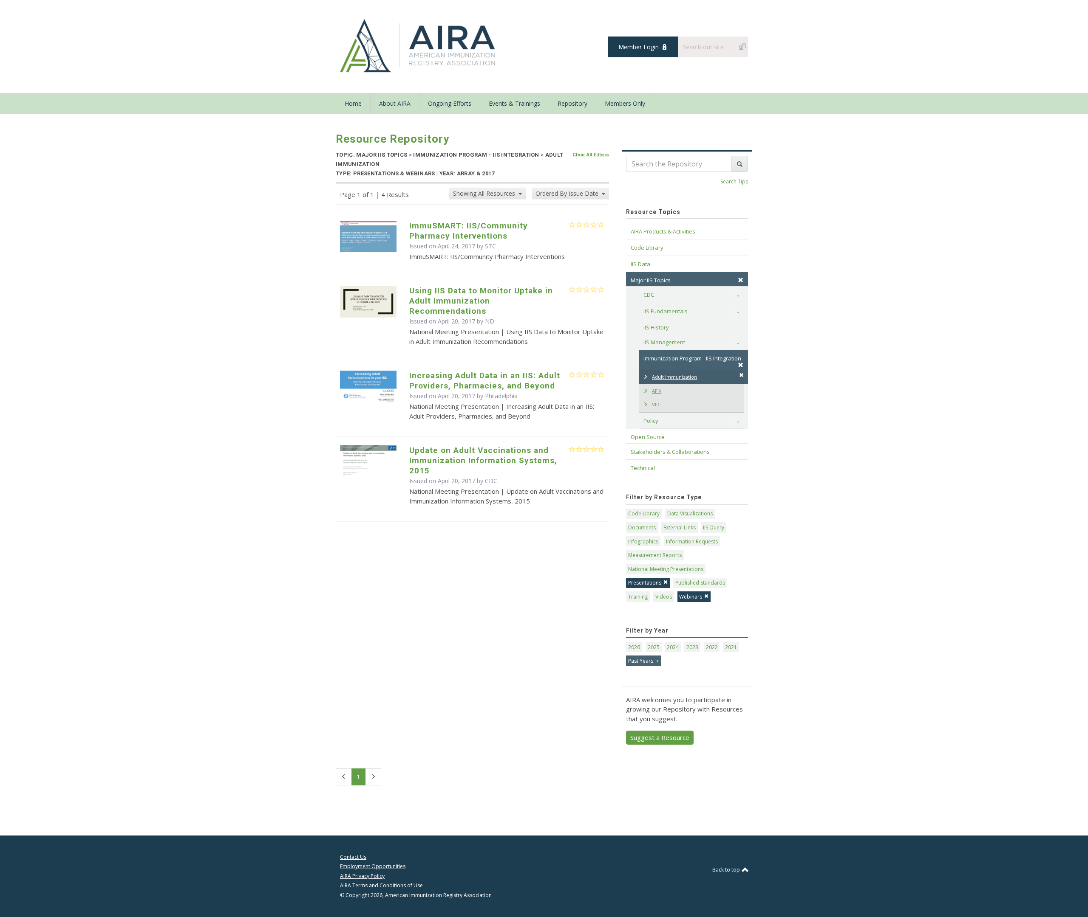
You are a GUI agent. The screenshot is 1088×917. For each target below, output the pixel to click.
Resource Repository (392, 138)
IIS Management (664, 342)
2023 (692, 647)
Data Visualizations (690, 513)
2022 (712, 647)
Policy (650, 421)
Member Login (638, 47)
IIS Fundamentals (665, 311)
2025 (654, 647)
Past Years (641, 660)
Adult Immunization (674, 377)
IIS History (656, 327)
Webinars (690, 596)
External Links (679, 527)
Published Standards (700, 582)
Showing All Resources (485, 193)
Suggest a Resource (659, 737)
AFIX (656, 391)
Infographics (643, 541)
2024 (673, 647)
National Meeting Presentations (665, 569)
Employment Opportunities (372, 866)
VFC (656, 404)
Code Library (644, 513)
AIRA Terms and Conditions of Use (381, 885)
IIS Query (713, 527)
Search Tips (734, 181)
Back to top (726, 869)
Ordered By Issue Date (568, 193)
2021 (731, 647)
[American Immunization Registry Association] (418, 46)
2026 (634, 647)
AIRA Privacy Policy (362, 876)
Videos (663, 596)
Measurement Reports (655, 555)
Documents (642, 527)
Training (638, 596)
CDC (648, 294)
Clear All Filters (590, 155)
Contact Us (353, 857)
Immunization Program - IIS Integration (692, 358)
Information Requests (692, 541)
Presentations (644, 582)
